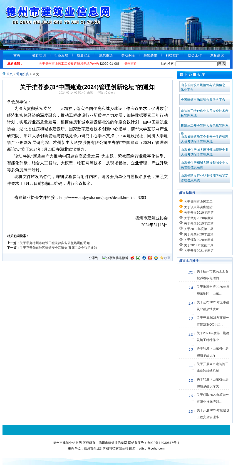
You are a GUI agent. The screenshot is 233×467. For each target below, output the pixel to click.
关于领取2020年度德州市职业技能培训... (213, 398)
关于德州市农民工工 (198, 201)
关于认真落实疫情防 (198, 207)
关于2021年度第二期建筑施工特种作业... (213, 336)
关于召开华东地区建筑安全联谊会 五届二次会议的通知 (58, 248)
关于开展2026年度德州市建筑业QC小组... (213, 321)
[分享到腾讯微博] (115, 258)
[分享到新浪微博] (132, 258)
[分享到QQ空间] (156, 258)
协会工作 (195, 55)
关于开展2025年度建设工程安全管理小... (213, 413)
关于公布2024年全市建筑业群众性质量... (213, 305)
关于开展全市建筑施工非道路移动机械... (212, 367)
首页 (16, 55)
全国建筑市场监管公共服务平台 (203, 99)
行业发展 (61, 55)
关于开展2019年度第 (198, 212)
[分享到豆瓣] (138, 258)
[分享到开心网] (150, 258)
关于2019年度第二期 (198, 229)
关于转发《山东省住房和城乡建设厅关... (212, 383)
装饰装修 (150, 55)
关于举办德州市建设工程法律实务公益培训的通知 (55, 243)
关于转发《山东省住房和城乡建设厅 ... (212, 352)
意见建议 (217, 55)
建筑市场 (106, 55)
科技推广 (172, 55)
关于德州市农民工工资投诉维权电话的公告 (64, 63)
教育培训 (39, 55)
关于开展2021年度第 (198, 250)
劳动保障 (128, 55)
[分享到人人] (144, 258)
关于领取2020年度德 (198, 240)
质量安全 (83, 55)
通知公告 (22, 74)
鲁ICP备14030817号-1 (163, 443)
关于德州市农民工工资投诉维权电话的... (212, 274)
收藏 (167, 258)
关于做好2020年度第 (198, 218)
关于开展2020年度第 (198, 234)
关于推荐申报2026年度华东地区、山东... (213, 290)
